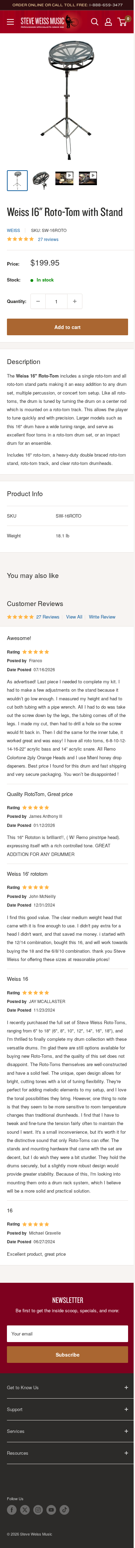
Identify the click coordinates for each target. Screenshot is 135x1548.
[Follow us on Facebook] (12, 1510)
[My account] (108, 22)
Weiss (13, 230)
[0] (122, 22)
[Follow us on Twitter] (25, 1510)
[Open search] (95, 22)
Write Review (102, 616)
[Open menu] (10, 22)
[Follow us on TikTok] (64, 1510)
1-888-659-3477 (106, 4)
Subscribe (68, 1354)
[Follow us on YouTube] (51, 1510)
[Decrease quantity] (38, 301)
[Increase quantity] (75, 301)
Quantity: (16, 301)
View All (73, 616)
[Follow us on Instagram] (38, 1510)
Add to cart (67, 326)
